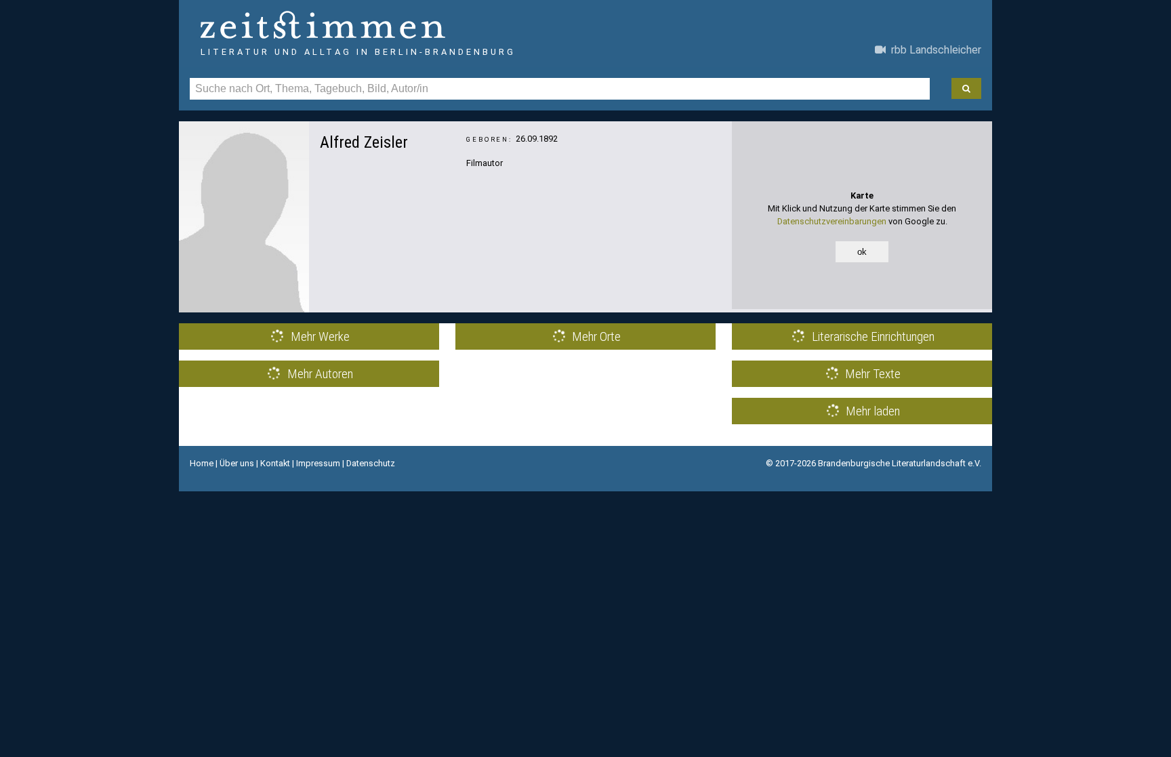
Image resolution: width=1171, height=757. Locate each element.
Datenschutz (370, 463)
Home (201, 463)
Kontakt (275, 463)
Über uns (237, 463)
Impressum (318, 463)
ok (862, 252)
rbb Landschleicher (933, 49)
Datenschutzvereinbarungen (831, 221)
